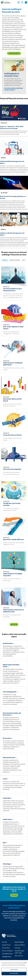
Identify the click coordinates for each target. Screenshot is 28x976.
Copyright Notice (6, 956)
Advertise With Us (20, 945)
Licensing (17, 948)
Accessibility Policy (7, 953)
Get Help (4, 942)
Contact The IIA (6, 945)
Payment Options (19, 942)
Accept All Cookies (14, 973)
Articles (4, 260)
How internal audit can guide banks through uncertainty (13, 89)
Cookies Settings (14, 969)
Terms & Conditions (7, 951)
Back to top (14, 624)
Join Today (14, 895)
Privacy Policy (6, 948)
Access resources (14, 53)
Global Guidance (14, 260)
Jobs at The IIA (19, 956)
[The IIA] (6, 2)
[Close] (25, 962)
